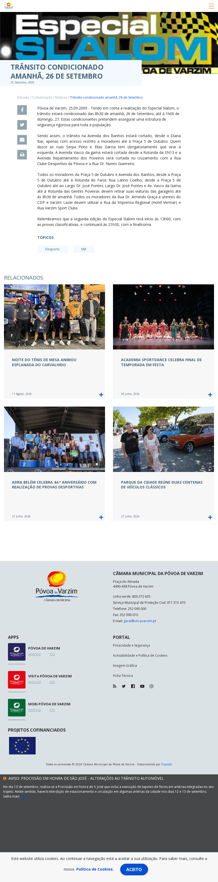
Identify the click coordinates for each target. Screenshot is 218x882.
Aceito (134, 869)
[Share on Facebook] (22, 110)
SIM (83, 249)
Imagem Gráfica (125, 665)
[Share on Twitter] (22, 125)
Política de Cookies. (95, 869)
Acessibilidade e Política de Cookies (140, 655)
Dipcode (166, 764)
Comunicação (42, 97)
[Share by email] (22, 140)
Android (34, 654)
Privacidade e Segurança (131, 645)
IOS (52, 654)
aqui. (24, 796)
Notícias (61, 97)
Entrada (23, 97)
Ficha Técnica (123, 675)
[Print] (22, 154)
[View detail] (101, 395)
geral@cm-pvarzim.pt (140, 621)
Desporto (52, 249)
